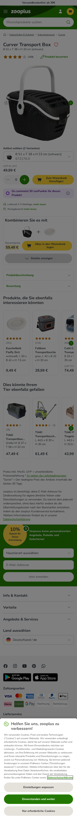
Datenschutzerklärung (60, 777)
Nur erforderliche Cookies (38, 811)
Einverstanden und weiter (38, 799)
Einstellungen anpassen (38, 787)
